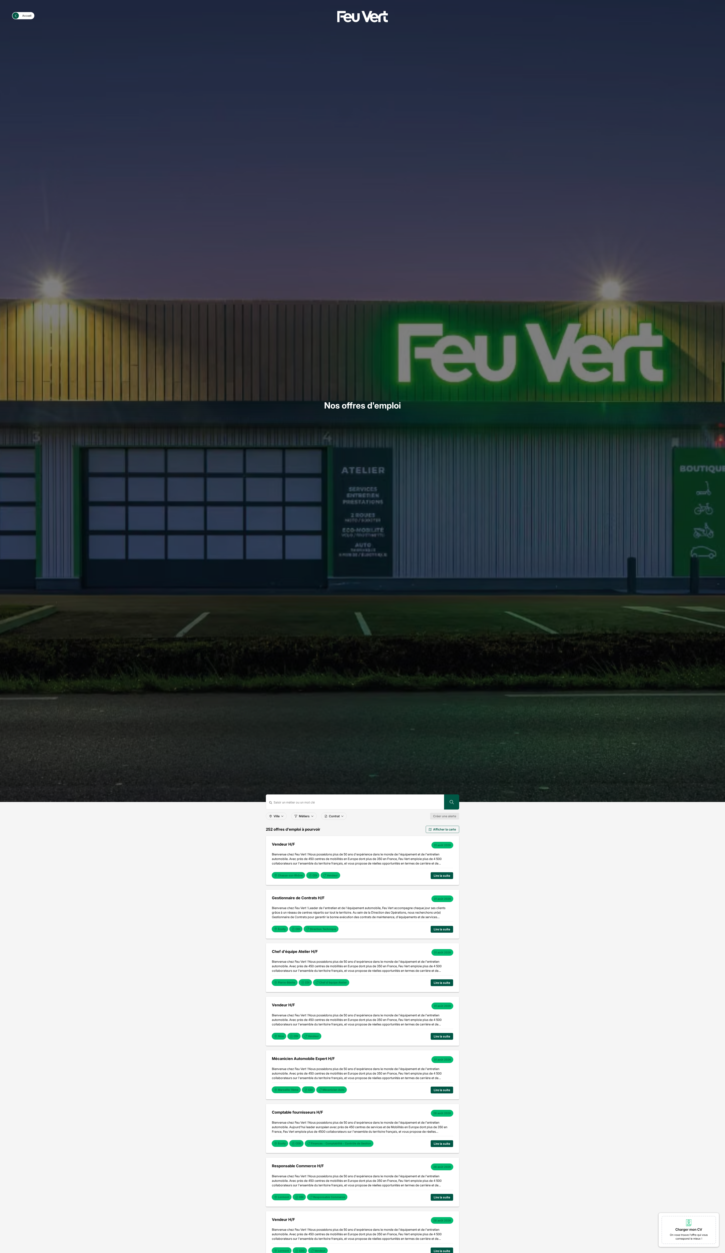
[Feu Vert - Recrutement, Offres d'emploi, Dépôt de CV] (362, 16)
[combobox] (357, 802)
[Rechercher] (451, 802)
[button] (689, 1230)
